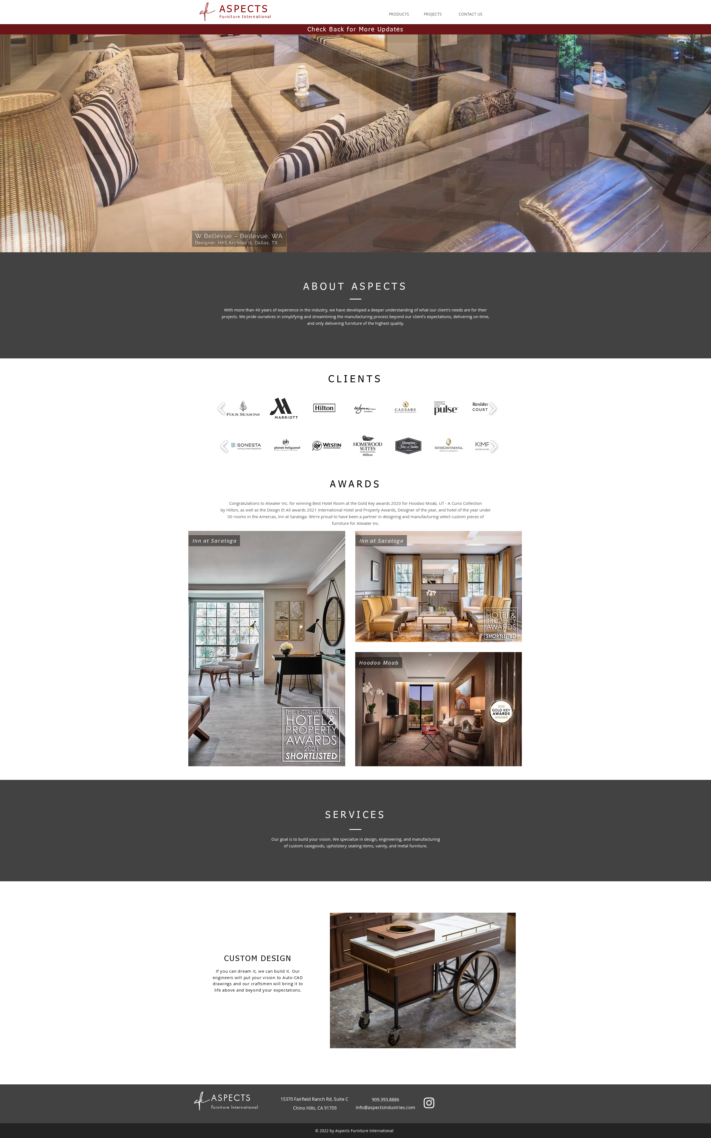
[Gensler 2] (375, 238)
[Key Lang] (360, 238)
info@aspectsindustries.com (385, 1107)
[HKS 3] (345, 238)
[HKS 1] (335, 238)
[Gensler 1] (370, 238)
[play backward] (221, 408)
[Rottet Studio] (380, 238)
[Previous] (35, 143)
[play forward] (492, 408)
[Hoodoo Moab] (330, 238)
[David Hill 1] (350, 238)
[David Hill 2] (355, 238)
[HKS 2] (340, 238)
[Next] (676, 143)
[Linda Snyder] (365, 238)
